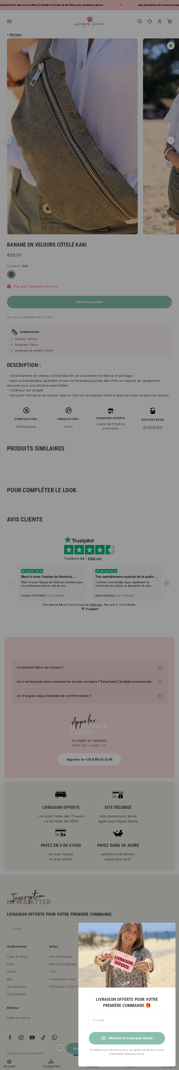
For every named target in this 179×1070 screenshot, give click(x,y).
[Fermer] (166, 932)
